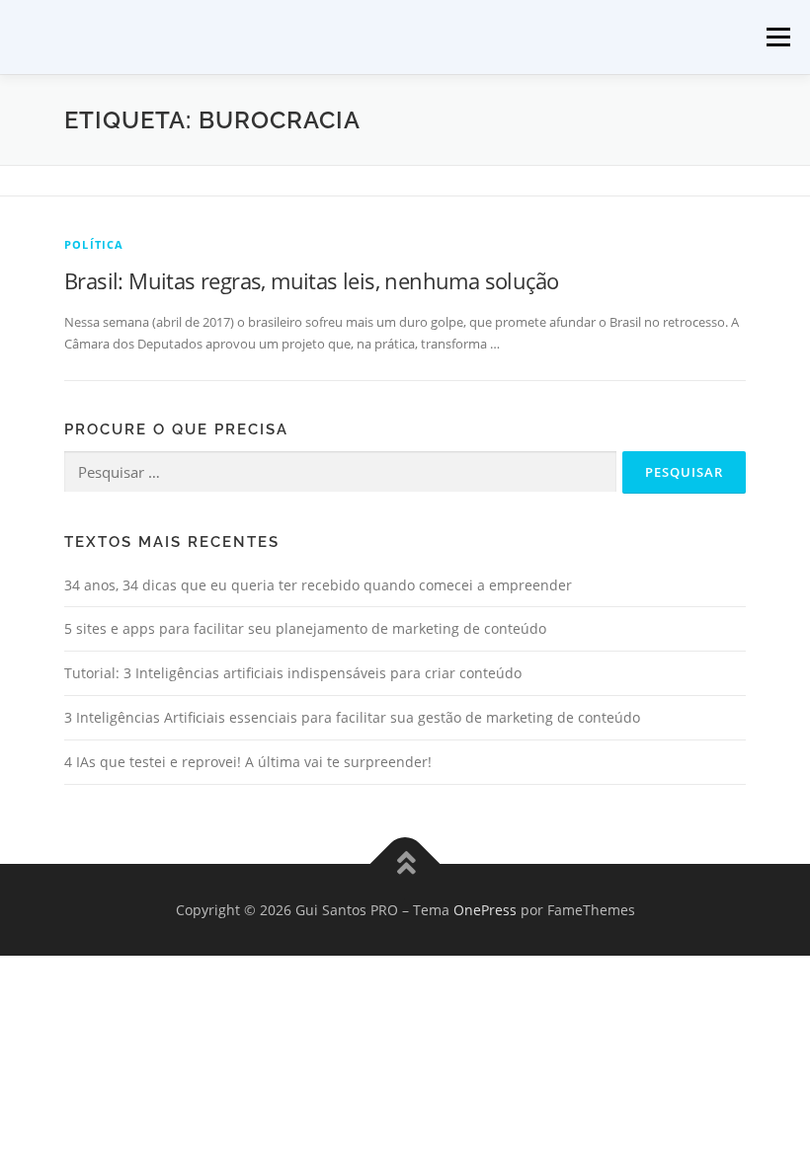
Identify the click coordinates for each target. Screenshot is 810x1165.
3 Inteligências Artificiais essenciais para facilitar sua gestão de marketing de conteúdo (352, 717)
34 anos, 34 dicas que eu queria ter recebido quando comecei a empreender (318, 585)
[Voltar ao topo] (405, 863)
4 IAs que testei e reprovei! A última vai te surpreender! (248, 761)
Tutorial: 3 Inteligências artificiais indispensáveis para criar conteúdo (293, 672)
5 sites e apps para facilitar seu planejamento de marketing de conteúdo (305, 628)
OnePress (485, 909)
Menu (778, 36)
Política (94, 244)
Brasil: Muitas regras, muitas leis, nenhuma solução (311, 280)
